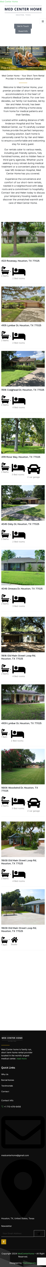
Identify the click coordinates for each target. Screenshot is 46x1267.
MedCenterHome (26, 1253)
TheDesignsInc (29, 1263)
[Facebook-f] (3, 1241)
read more (22, 1058)
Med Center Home (9, 1)
